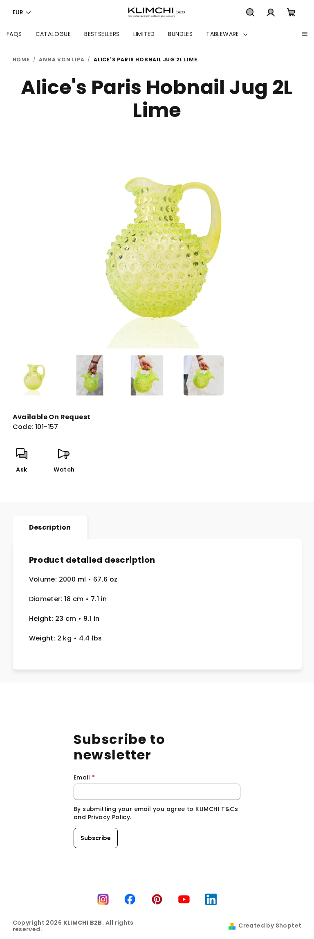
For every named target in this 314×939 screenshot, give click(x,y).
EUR (18, 12)
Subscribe (96, 838)
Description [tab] (50, 527)
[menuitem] (14, 34)
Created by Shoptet (269, 925)
